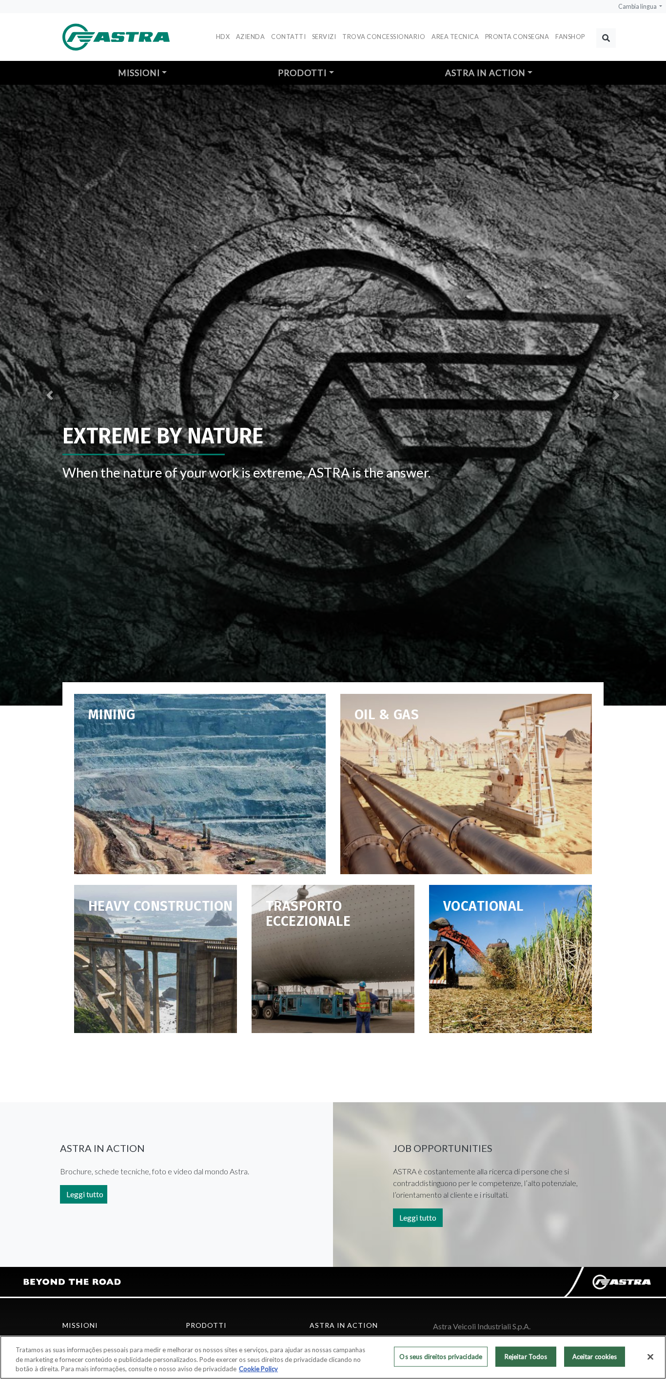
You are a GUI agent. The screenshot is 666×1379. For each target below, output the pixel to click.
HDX (223, 36)
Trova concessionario (383, 36)
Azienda (250, 36)
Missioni (139, 73)
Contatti (288, 36)
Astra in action (485, 73)
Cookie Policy (258, 1369)
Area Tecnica (455, 36)
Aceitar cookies (594, 1356)
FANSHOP (570, 36)
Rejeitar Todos (526, 1356)
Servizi (324, 36)
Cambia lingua (638, 6)
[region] (333, 1357)
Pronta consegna (517, 36)
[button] (50, 395)
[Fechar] (650, 1356)
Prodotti (302, 73)
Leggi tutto (84, 1194)
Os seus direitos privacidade (440, 1356)
